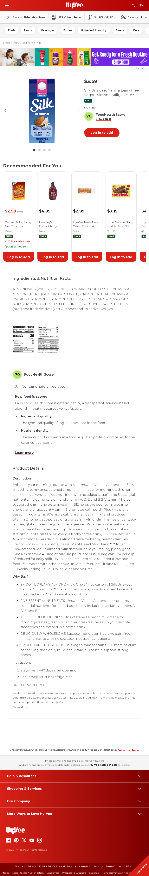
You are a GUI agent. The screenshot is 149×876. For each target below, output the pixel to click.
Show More (20, 707)
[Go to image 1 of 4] (34, 150)
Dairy (16, 42)
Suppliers (94, 872)
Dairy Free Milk (31, 42)
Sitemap (19, 866)
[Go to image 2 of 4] (39, 150)
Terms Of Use (113, 866)
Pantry (28, 30)
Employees (53, 872)
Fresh (11, 30)
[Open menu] (7, 5)
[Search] (133, 5)
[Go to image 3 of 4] (44, 150)
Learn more (24, 453)
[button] (103, 118)
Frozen (67, 30)
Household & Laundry (93, 30)
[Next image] (78, 110)
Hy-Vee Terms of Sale (104, 764)
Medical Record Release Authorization (23, 872)
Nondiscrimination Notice (116, 872)
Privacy (32, 866)
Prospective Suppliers (74, 872)
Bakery (120, 30)
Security (98, 866)
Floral (136, 30)
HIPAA (127, 866)
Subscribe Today (128, 750)
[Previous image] (5, 110)
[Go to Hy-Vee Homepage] (75, 5)
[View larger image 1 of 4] (42, 110)
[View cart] (141, 5)
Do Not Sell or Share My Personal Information (65, 866)
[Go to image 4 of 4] (49, 150)
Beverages (47, 30)
